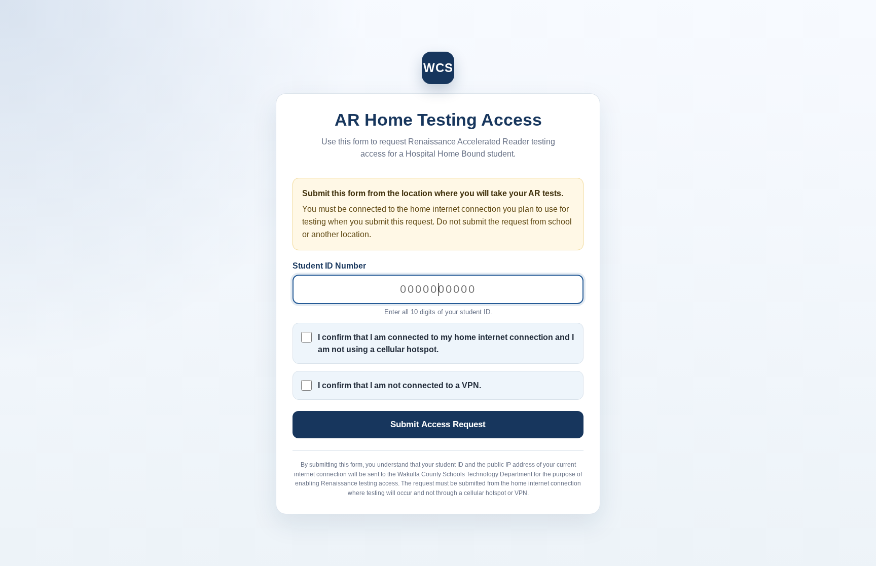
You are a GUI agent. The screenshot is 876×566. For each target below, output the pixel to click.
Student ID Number (329, 265)
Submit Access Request (438, 424)
